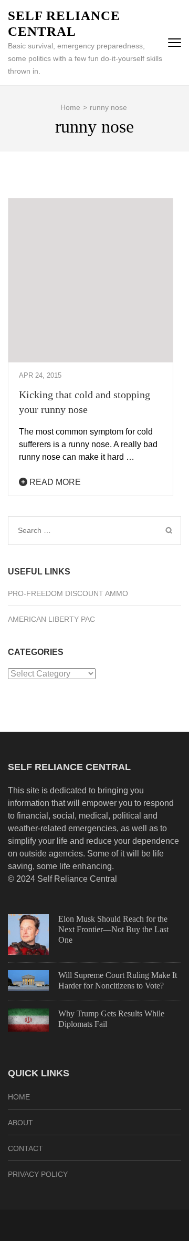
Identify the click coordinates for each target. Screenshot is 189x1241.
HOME (19, 1097)
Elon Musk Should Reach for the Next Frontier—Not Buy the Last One (113, 929)
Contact (25, 1148)
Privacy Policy (38, 1174)
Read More (54, 482)
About (20, 1122)
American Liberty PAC (51, 619)
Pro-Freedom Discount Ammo (68, 593)
